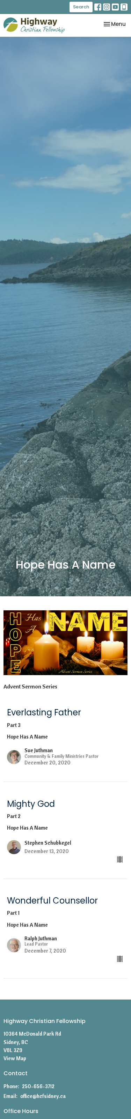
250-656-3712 (38, 1086)
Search (81, 7)
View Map (14, 1058)
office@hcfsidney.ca (43, 1096)
